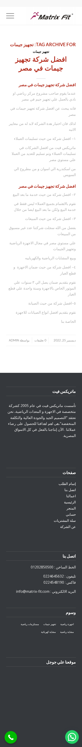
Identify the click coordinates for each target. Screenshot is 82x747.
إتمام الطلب (67, 483)
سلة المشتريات (65, 520)
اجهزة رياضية (67, 624)
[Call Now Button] (11, 737)
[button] (72, 737)
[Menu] (11, 16)
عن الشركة (68, 526)
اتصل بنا (70, 489)
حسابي (71, 514)
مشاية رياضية (67, 631)
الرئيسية (70, 502)
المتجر (71, 508)
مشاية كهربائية (48, 631)
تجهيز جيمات (41, 51)
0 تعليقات (40, 340)
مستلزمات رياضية (30, 624)
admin (14, 340)
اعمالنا (71, 496)
